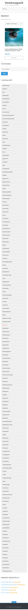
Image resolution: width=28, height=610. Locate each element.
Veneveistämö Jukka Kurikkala (9, 584)
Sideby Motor (4, 590)
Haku (4, 73)
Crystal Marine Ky (5, 587)
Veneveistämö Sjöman (7, 582)
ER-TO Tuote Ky (5, 592)
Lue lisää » (14, 58)
